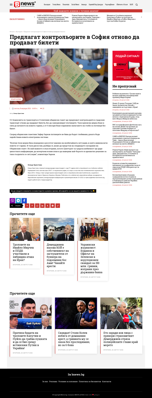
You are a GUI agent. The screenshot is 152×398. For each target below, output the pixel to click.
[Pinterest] (32, 205)
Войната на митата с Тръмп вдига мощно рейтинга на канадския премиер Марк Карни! (126, 95)
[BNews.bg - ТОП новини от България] (25, 4)
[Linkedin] (42, 205)
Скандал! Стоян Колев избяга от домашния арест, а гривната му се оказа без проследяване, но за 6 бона (74, 339)
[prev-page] (34, 17)
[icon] (12, 201)
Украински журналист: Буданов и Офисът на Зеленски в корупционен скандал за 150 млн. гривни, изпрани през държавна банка (91, 258)
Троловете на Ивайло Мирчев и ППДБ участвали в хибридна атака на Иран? (23, 252)
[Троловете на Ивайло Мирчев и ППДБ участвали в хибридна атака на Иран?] (25, 229)
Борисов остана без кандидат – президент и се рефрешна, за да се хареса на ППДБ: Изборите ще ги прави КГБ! (126, 166)
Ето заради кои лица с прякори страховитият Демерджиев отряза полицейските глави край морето (120, 339)
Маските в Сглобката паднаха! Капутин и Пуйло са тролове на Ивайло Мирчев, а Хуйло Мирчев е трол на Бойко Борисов (121, 18)
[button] (136, 4)
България (19, 32)
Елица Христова (19, 113)
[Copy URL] (58, 205)
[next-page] (141, 17)
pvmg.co (96, 395)
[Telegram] (52, 205)
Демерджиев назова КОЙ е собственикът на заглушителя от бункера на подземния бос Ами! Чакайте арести (58, 255)
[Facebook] (27, 205)
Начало (12, 32)
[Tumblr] (47, 205)
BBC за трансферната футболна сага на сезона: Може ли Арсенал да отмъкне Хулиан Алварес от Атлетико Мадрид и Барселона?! (126, 127)
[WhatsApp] (37, 205)
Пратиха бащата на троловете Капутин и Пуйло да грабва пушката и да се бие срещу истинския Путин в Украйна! (30, 340)
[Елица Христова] (18, 172)
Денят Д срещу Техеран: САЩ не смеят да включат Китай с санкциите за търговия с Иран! (125, 105)
